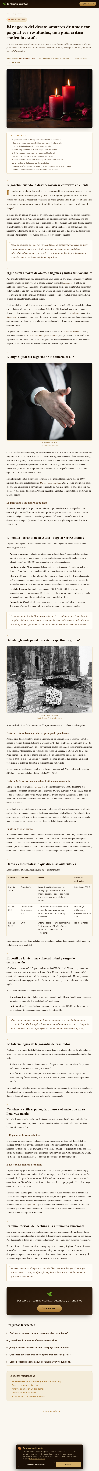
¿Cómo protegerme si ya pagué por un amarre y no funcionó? (40, 1361)
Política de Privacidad (37, 1459)
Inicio (8, 14)
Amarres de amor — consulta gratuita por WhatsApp (36, 1381)
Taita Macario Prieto (26, 58)
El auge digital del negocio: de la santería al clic (31, 146)
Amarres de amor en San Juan (25, 1385)
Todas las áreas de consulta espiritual (28, 1396)
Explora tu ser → (88, 4)
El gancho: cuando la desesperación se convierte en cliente (36, 139)
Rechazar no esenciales (36, 1464)
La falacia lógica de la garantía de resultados (30, 163)
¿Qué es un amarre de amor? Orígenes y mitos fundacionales (37, 143)
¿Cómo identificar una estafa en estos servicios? (33, 1340)
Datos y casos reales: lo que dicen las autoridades (32, 156)
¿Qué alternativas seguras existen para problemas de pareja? (40, 1354)
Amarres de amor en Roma (24, 1392)
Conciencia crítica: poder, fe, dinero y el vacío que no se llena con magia (41, 166)
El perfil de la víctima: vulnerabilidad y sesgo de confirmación (37, 159)
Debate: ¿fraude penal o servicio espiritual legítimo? (33, 153)
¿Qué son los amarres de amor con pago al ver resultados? (38, 1333)
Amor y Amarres (16, 14)
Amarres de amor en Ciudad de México (29, 1389)
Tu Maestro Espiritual (15, 3)
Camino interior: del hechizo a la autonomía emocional (35, 169)
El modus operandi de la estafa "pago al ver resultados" (35, 149)
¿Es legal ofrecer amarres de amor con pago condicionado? (39, 1347)
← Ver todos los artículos (49, 1411)
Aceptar (68, 1464)
